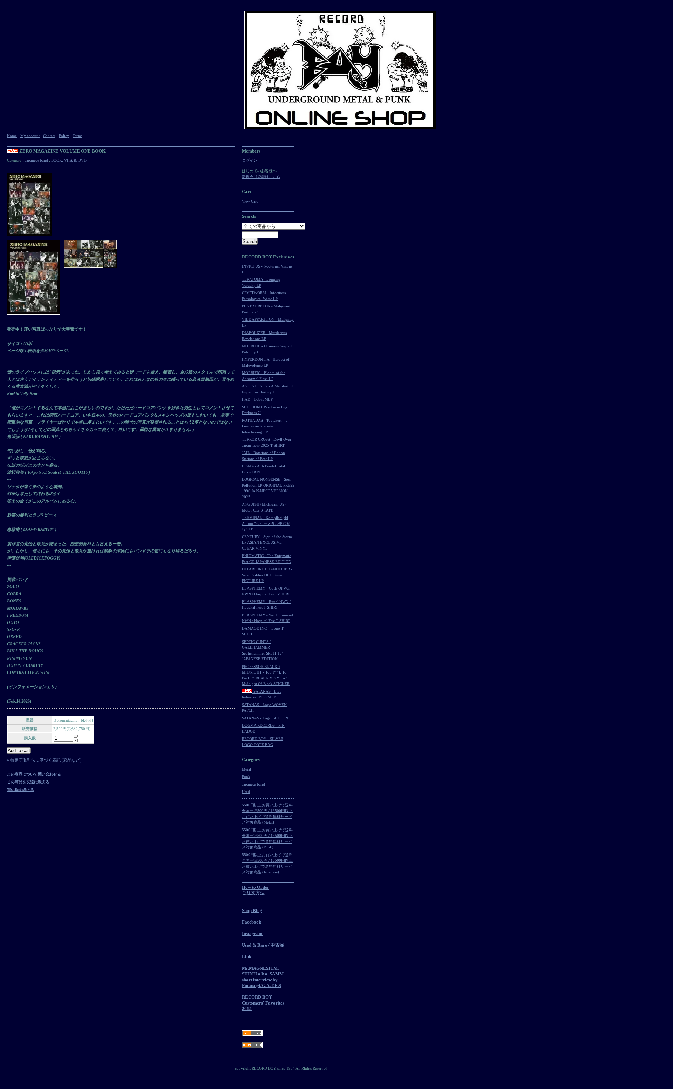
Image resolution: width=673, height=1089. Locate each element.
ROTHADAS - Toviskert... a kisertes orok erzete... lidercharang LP (264, 426)
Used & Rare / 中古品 (263, 945)
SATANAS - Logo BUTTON (265, 718)
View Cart (250, 201)
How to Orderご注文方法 (255, 890)
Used (246, 792)
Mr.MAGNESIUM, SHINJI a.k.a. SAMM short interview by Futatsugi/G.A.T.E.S (263, 977)
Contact (49, 136)
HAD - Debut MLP (257, 399)
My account (30, 136)
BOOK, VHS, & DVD (69, 160)
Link (246, 956)
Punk (246, 777)
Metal (246, 769)
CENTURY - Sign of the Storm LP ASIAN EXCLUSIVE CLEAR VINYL (267, 542)
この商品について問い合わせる (34, 774)
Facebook (251, 922)
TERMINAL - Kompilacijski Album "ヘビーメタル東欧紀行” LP (266, 523)
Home (12, 136)
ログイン (249, 160)
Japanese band (36, 160)
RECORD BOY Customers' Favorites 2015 (263, 1002)
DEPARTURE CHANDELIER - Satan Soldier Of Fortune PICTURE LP (267, 575)
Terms (77, 136)
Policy (64, 136)
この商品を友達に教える (28, 782)
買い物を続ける (20, 789)
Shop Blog (252, 910)
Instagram (252, 933)
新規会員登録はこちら (261, 177)
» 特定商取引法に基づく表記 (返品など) (44, 760)
